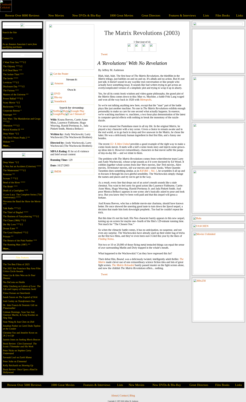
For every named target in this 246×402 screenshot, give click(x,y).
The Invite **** (10, 78)
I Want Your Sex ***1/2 (14, 62)
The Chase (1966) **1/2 (14, 220)
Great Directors (151, 15)
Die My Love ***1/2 (13, 224)
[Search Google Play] (58, 114)
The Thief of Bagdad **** (15, 212)
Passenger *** (9, 114)
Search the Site (10, 32)
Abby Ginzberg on (21, 287)
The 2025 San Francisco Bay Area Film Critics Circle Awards (21, 270)
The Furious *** (11, 90)
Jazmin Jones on (21, 339)
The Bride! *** (10, 186)
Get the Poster (60, 73)
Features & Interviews (182, 15)
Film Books (223, 15)
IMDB (57, 171)
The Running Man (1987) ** (16, 244)
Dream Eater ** (10, 228)
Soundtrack (60, 101)
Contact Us (8, 38)
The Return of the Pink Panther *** (20, 240)
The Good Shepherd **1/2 (15, 232)
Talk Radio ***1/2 (12, 208)
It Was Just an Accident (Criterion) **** (22, 166)
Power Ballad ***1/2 (13, 98)
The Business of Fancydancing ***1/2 (21, 216)
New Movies (56, 15)
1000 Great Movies (121, 15)
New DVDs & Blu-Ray (86, 15)
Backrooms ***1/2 (12, 106)
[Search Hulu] (64, 111)
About (114, 395)
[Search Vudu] (76, 111)
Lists (206, 15)
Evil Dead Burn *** (12, 70)
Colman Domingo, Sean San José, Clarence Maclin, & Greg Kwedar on (20, 315)
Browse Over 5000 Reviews (24, 385)
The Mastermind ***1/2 (14, 170)
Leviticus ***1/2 (11, 82)
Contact (124, 395)
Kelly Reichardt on (18, 365)
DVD (57, 93)
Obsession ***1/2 (11, 125)
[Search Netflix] (55, 111)
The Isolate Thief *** (13, 74)
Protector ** (9, 174)
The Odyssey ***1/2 (12, 66)
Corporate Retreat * (12, 110)
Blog (132, 395)
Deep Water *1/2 (11, 133)
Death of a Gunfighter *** (15, 190)
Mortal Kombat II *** (13, 129)
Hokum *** (8, 141)
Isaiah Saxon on (20, 297)
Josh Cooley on (19, 301)
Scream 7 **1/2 (10, 178)
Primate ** (8, 236)
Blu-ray (58, 97)
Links (239, 15)
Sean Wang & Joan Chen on (18, 321)
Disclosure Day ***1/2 (14, 86)
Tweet (104, 54)
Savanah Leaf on (17, 357)
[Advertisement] (218, 51)
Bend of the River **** (14, 182)
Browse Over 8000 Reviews (22, 15)
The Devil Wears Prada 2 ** (16, 137)
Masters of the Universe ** (15, 94)
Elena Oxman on (16, 293)
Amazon (58, 83)
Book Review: (20, 345)
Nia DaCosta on (14, 282)
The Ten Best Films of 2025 (16, 264)
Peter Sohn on (15, 361)
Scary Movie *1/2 (11, 102)
